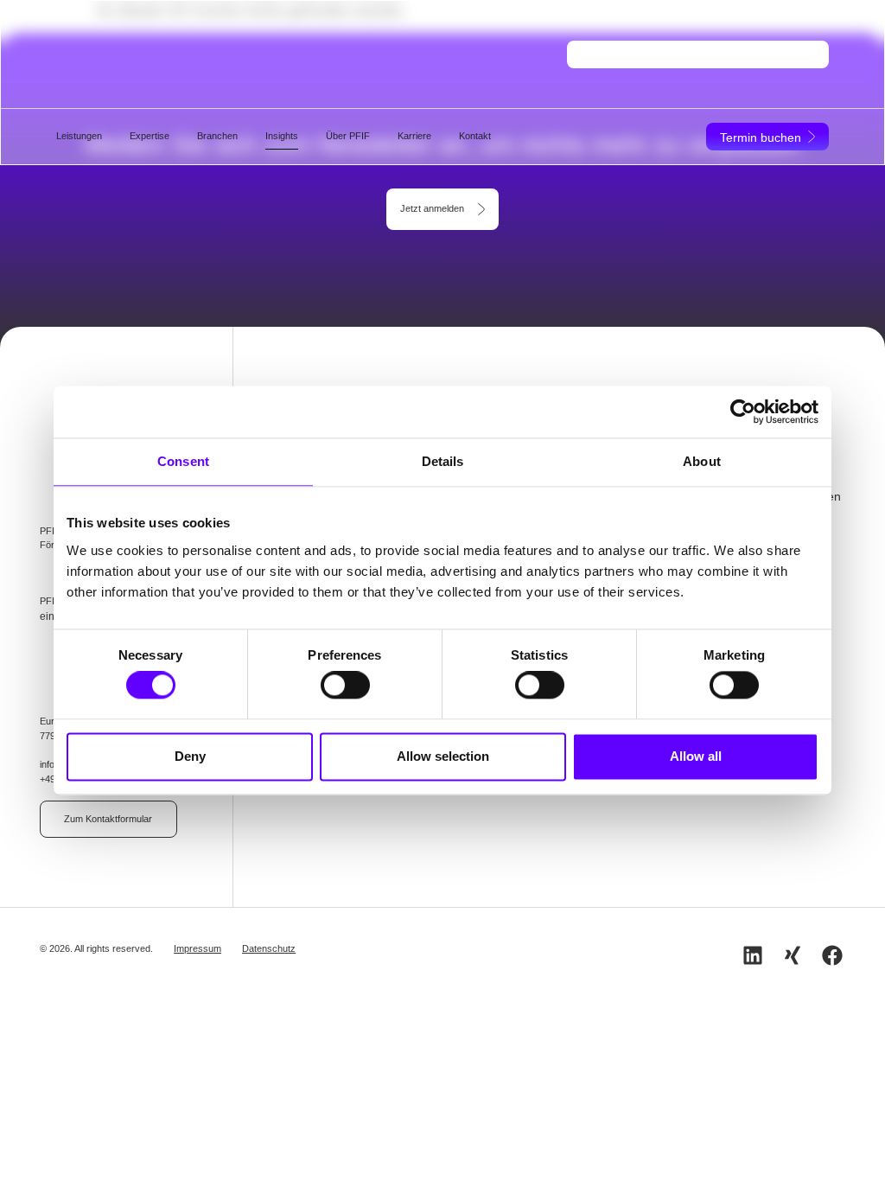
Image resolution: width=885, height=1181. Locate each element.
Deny (190, 756)
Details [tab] (443, 461)
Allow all (696, 756)
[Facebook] (832, 955)
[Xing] (792, 955)
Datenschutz (269, 948)
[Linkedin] (753, 955)
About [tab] (702, 461)
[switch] (345, 685)
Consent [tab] (183, 461)
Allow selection (443, 756)
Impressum (197, 948)
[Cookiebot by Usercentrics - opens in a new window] (742, 412)
